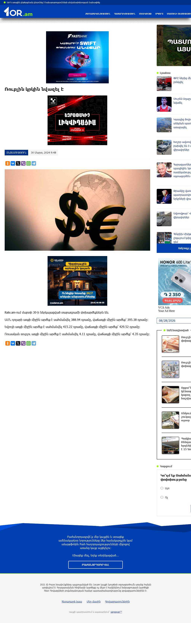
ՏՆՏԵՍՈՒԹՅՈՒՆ (16, 152)
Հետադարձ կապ (72, 601)
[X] (18, 163)
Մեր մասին (94, 601)
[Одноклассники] (7, 163)
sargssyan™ (116, 612)
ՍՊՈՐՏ (159, 13)
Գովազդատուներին (117, 601)
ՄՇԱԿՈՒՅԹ (145, 13)
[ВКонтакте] (13, 163)
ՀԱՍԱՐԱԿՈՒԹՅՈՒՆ (124, 13)
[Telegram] (34, 163)
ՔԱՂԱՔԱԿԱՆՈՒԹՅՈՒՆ (97, 13)
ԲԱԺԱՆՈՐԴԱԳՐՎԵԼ (95, 564)
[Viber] (23, 163)
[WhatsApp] (28, 163)
